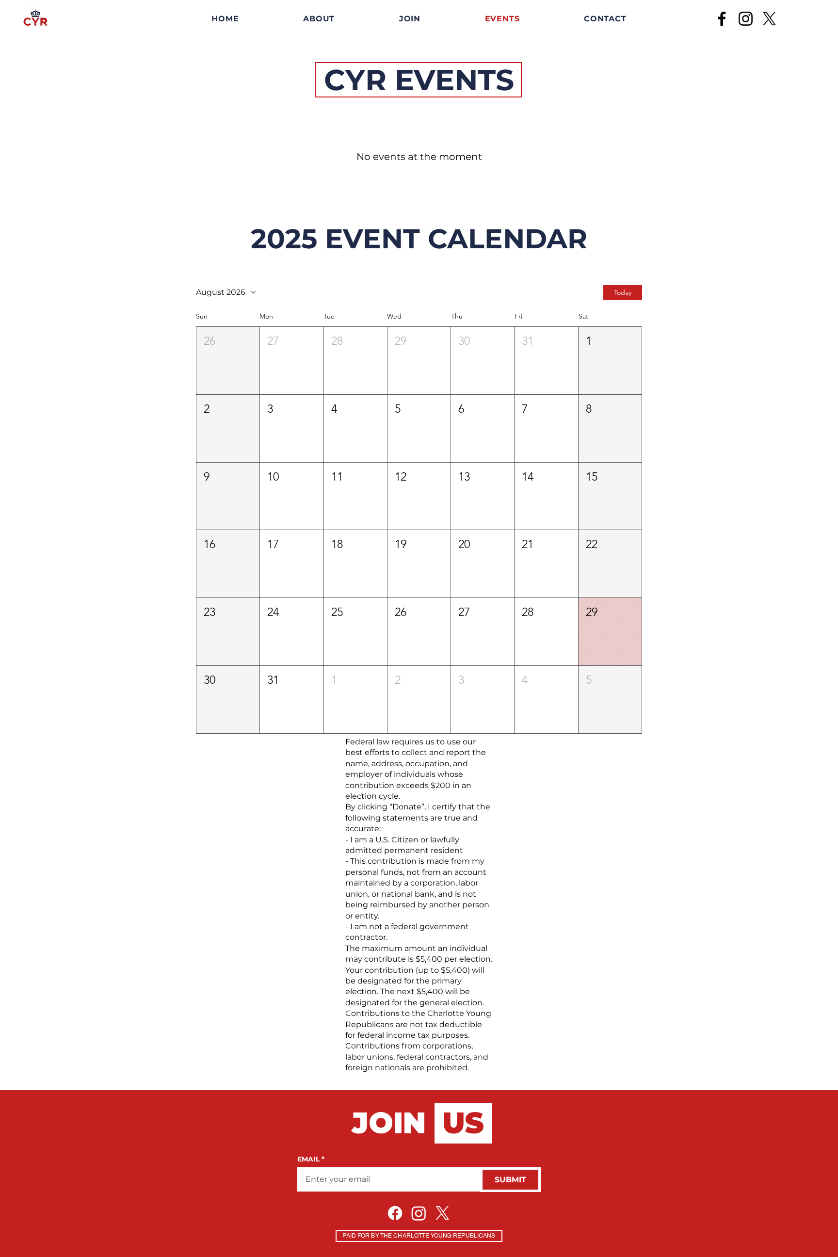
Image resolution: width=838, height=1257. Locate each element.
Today (622, 292)
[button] (228, 360)
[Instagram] (745, 18)
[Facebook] (721, 18)
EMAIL (310, 1159)
